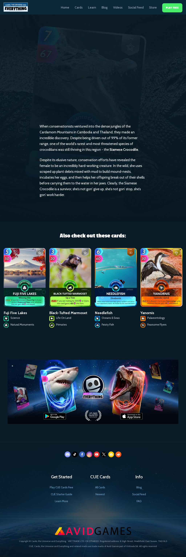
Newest (100, 494)
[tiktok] (75, 454)
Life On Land (94, 88)
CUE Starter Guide (61, 494)
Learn (92, 7)
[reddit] (118, 454)
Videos (118, 7)
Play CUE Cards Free (61, 487)
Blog (105, 7)
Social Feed (136, 7)
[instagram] (89, 454)
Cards (79, 7)
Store (153, 7)
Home (65, 7)
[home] (16, 6)
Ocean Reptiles (121, 88)
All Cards (100, 487)
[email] (111, 454)
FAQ (139, 501)
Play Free (172, 7)
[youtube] (97, 454)
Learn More (61, 501)
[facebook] (82, 454)
